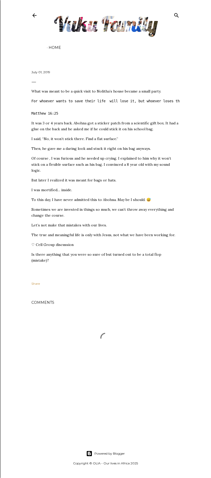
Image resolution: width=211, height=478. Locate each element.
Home (55, 47)
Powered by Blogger (109, 453)
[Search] (176, 14)
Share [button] (35, 284)
